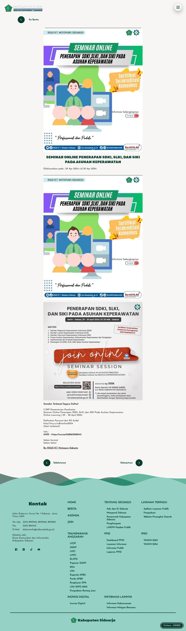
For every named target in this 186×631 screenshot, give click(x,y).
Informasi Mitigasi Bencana (121, 607)
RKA (72, 567)
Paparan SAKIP (78, 563)
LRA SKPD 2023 (78, 587)
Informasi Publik (115, 548)
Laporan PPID (114, 552)
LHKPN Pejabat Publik (119, 527)
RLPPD (74, 559)
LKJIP (73, 543)
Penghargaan (114, 523)
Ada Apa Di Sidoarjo (117, 509)
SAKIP (73, 547)
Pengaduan (149, 513)
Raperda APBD (78, 575)
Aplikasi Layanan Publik (156, 509)
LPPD (73, 555)
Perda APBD (76, 579)
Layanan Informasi (116, 544)
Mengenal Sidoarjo (116, 513)
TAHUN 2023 (151, 540)
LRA (72, 571)
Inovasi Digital (77, 603)
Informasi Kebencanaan (119, 603)
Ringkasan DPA (78, 583)
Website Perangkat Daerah (158, 517)
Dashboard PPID (115, 540)
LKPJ (72, 551)
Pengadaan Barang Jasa (82, 591)
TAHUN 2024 (151, 544)
